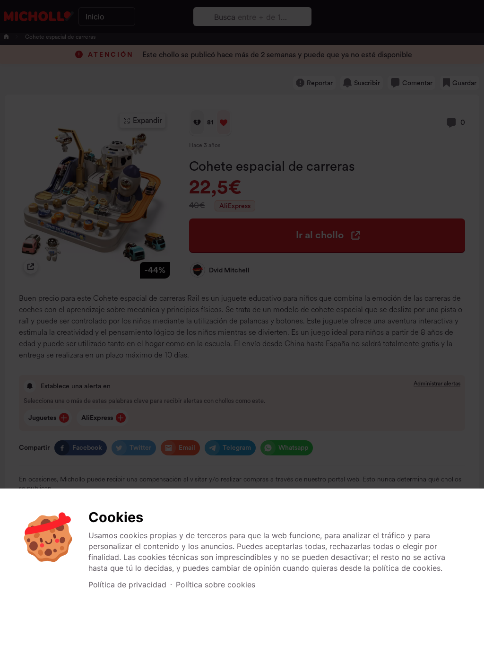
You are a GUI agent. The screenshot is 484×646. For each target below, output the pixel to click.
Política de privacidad (127, 584)
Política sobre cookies (215, 584)
